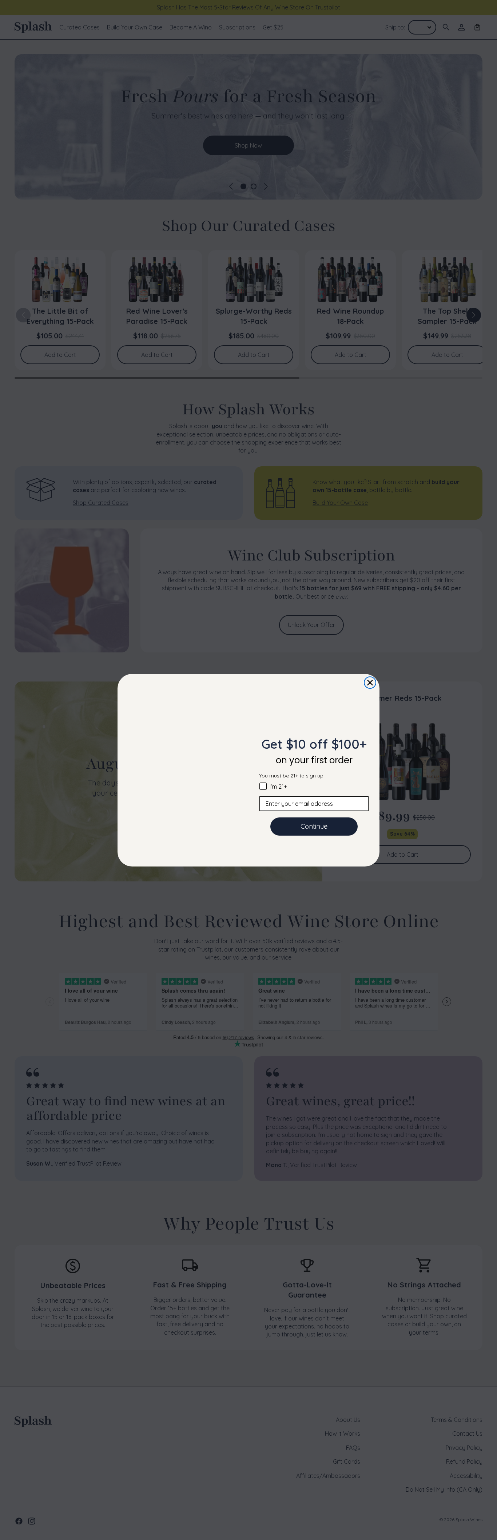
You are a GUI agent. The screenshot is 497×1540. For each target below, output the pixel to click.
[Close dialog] (370, 682)
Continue (314, 826)
